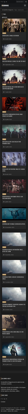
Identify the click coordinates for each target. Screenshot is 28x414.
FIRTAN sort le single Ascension (10, 36)
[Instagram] (2, 1)
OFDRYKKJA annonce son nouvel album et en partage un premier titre (13, 305)
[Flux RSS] (6, 1)
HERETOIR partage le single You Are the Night (14, 61)
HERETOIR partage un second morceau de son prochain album (13, 88)
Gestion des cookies (13, 411)
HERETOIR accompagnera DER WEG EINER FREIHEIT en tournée (12, 115)
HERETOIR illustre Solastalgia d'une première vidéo (11, 143)
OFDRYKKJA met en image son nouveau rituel (13, 224)
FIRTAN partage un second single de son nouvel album (12, 333)
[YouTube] (4, 1)
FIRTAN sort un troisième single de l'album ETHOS (13, 170)
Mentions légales (10, 409)
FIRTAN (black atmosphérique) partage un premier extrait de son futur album (13, 360)
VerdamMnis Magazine (7, 9)
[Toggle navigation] (25, 5)
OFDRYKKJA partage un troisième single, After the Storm (12, 250)
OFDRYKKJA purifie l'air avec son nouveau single (13, 278)
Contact (3, 402)
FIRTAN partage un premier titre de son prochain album (12, 197)
